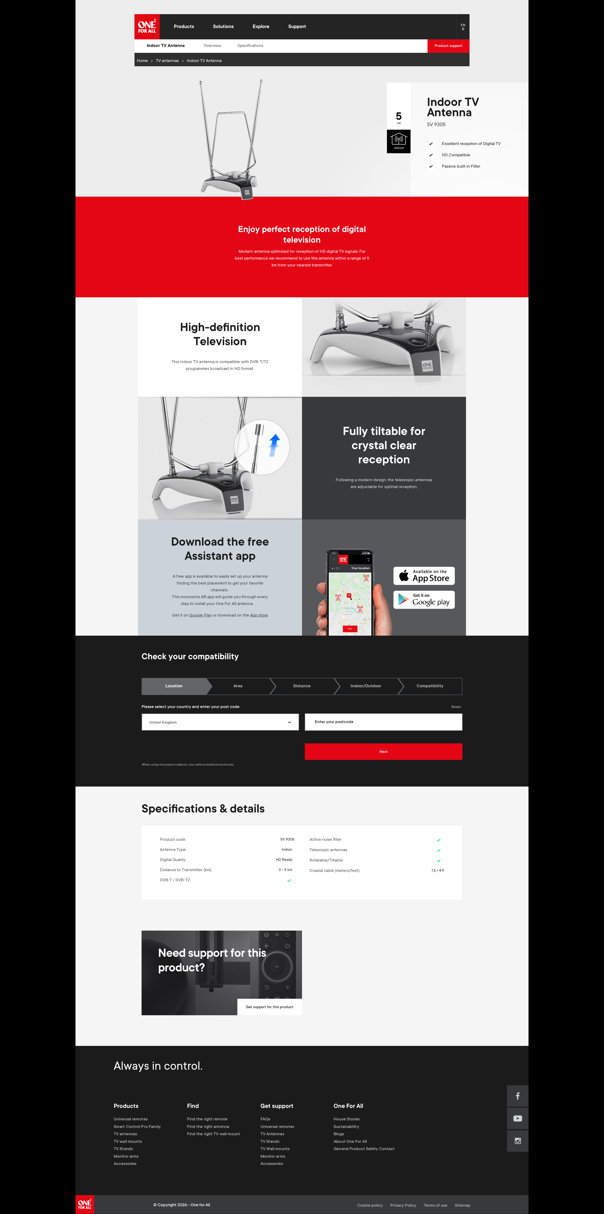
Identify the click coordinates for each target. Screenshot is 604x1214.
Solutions (223, 27)
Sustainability (346, 1127)
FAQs (265, 1119)
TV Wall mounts (274, 1149)
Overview (212, 46)
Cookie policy (370, 1205)
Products (184, 27)
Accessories (125, 1164)
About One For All (350, 1141)
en (465, 29)
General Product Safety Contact (364, 1149)
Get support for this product (270, 1007)
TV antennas (167, 61)
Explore (261, 27)
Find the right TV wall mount (213, 1134)
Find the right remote (207, 1119)
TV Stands (123, 1149)
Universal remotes (131, 1119)
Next (384, 752)
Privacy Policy (403, 1205)
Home (142, 61)
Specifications (250, 46)
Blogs (339, 1134)
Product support (448, 46)
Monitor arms (126, 1156)
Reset (456, 707)
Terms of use (435, 1205)
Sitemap (462, 1205)
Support (297, 27)
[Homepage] (147, 26)
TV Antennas (272, 1134)
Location (174, 686)
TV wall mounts (128, 1141)
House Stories (347, 1119)
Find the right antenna (208, 1127)
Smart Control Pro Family (137, 1127)
